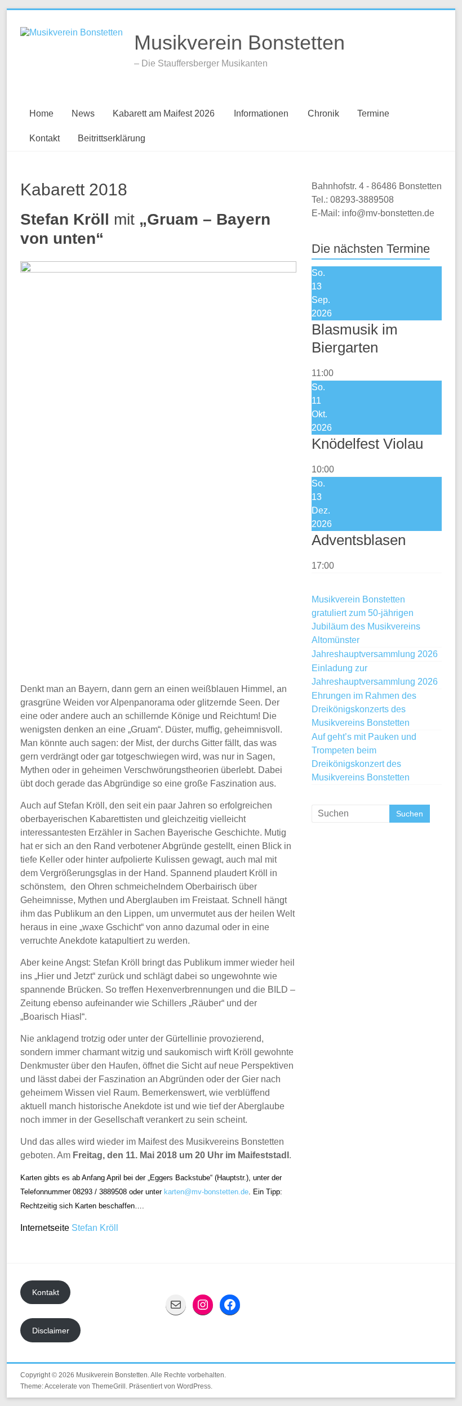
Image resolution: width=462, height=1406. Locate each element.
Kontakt (44, 138)
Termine (373, 113)
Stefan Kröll (95, 1228)
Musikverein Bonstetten (239, 42)
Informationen (261, 113)
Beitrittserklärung (111, 138)
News (83, 113)
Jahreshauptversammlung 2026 (375, 654)
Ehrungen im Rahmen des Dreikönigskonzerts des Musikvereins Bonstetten (364, 709)
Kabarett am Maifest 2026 (164, 113)
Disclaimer (50, 1330)
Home (41, 113)
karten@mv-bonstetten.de (206, 1192)
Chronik (323, 113)
